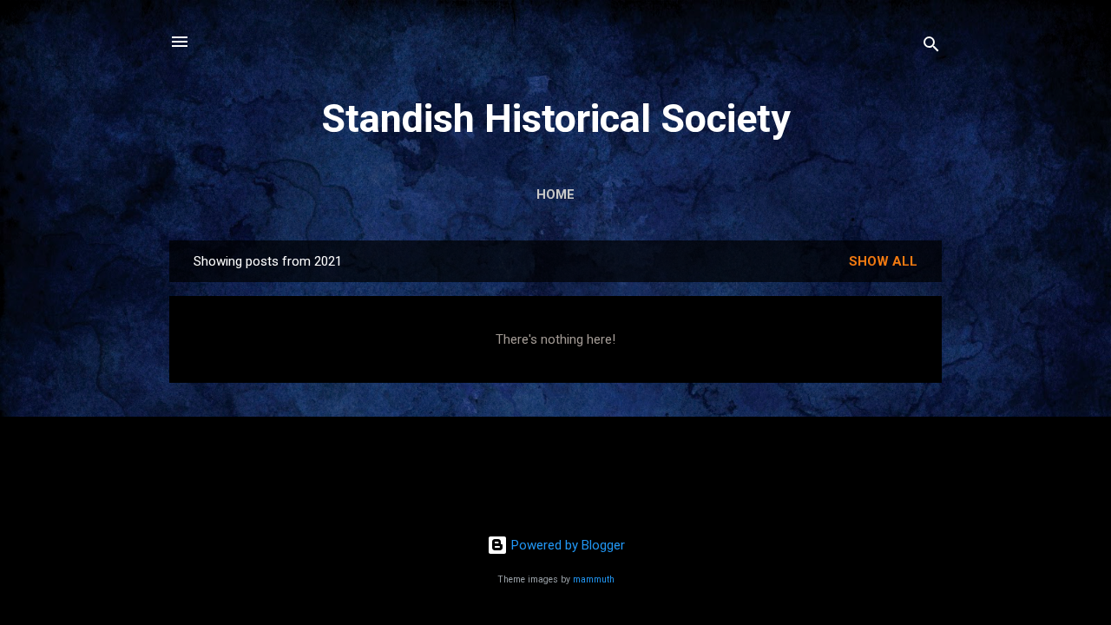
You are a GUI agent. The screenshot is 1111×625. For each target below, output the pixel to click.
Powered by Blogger (566, 545)
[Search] (931, 47)
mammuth (594, 579)
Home (555, 194)
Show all (883, 261)
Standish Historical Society (556, 118)
